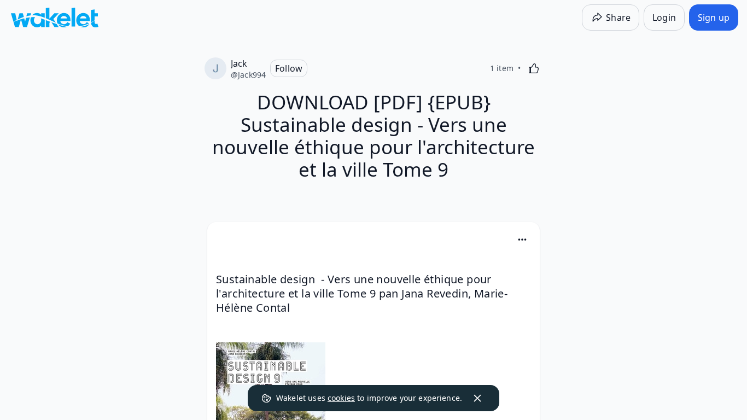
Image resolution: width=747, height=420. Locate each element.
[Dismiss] (477, 398)
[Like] (533, 68)
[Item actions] (522, 239)
